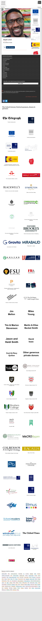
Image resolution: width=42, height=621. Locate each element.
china (11, 575)
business (38, 573)
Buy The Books (10, 47)
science (3, 586)
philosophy (13, 584)
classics (26, 575)
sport (3, 587)
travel (30, 587)
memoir (20, 582)
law (5, 582)
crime (18, 577)
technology (10, 587)
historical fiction (4, 580)
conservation (4, 577)
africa (9, 573)
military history (24, 582)
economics (34, 577)
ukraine (33, 587)
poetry (16, 584)
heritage (39, 578)
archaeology (20, 573)
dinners (30, 577)
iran (10, 580)
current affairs (26, 577)
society (23, 586)
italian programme (27, 580)
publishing (22, 584)
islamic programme (21, 580)
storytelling (6, 587)
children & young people (5, 575)
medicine (17, 582)
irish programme (14, 580)
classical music (21, 575)
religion (28, 584)
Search (39, 7)
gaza (24, 578)
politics (19, 584)
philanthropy (9, 584)
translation (26, 587)
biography (31, 573)
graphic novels (32, 578)
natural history (32, 582)
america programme (14, 573)
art (23, 573)
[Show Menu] (39, 2)
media (14, 582)
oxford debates (4, 584)
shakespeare (13, 586)
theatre (18, 587)
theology (22, 587)
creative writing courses (12, 577)
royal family (32, 584)
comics (39, 575)
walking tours (4, 589)
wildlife (11, 589)
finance (16, 578)
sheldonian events (19, 586)
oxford (39, 582)
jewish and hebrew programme (35, 580)
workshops (14, 589)
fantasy (5, 578)
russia (36, 584)
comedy (35, 575)
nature (36, 582)
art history (27, 573)
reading (25, 584)
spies (39, 586)
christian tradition (16, 575)
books (35, 573)
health (36, 578)
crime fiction (21, 577)
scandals (38, 584)
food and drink (20, 578)
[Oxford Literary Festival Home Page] (3, 3)
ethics (3, 578)
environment (38, 577)
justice (3, 582)
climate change (31, 575)
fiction (11, 578)
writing (18, 589)
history (8, 580)
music (28, 582)
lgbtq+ (8, 582)
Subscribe (20, 83)
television (14, 587)
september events (8, 586)
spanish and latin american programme (31, 586)
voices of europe (37, 587)
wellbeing (8, 589)
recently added (4, 573)
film (13, 578)
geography (27, 578)
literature (10, 582)
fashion (8, 578)
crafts (7, 577)
